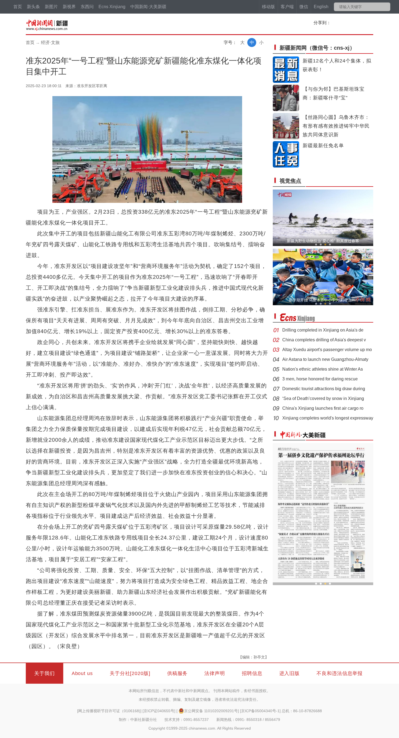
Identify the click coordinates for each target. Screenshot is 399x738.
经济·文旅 (50, 42)
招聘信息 (252, 673)
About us (82, 673)
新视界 (69, 6)
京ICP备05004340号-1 (260, 711)
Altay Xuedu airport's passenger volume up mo (327, 349)
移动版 (268, 6)
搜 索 (385, 6)
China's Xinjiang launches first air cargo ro (322, 408)
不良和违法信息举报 (339, 673)
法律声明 (214, 673)
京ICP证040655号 (159, 711)
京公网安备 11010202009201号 (211, 711)
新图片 (51, 6)
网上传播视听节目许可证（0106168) (109, 711)
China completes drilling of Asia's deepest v (324, 340)
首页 (17, 6)
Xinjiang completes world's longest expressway (327, 418)
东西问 (87, 6)
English (321, 6)
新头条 (33, 6)
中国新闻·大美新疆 (148, 6)
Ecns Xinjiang (112, 6)
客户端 (287, 6)
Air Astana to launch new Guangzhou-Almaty (325, 359)
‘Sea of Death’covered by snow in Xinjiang (323, 398)
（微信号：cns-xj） (317, 48)
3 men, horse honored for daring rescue (320, 379)
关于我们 (44, 673)
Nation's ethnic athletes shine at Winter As (322, 369)
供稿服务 (177, 673)
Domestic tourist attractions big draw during (323, 388)
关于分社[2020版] (130, 673)
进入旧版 (289, 673)
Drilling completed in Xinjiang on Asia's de (322, 330)
